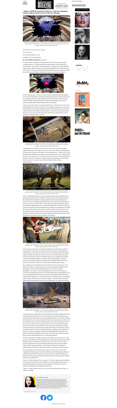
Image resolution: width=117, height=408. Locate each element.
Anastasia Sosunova (36, 50)
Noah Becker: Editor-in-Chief (58, 403)
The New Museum (27, 52)
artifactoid (60, 387)
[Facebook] (43, 397)
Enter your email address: (77, 1)
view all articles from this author (30, 391)
